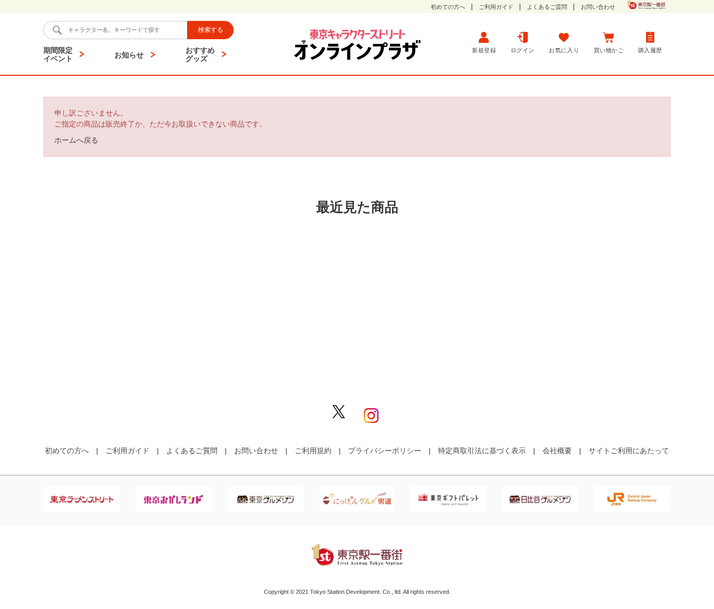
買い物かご (609, 50)
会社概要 (557, 450)
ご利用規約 (313, 450)
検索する (210, 29)
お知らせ (129, 55)
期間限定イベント (58, 54)
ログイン (523, 50)
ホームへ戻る (76, 140)
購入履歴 (650, 50)
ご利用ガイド (496, 7)
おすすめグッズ (200, 54)
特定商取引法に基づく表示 (482, 450)
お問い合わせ (598, 7)
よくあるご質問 (547, 7)
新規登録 (484, 50)
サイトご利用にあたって (629, 450)
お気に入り (564, 50)
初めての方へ (448, 7)
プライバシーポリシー (384, 450)
